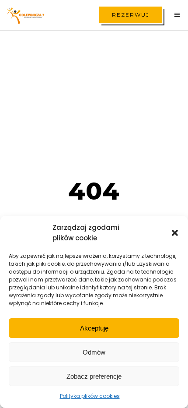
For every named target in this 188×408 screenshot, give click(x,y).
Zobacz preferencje (94, 376)
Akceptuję (94, 328)
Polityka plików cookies (90, 396)
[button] (175, 233)
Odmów (94, 352)
